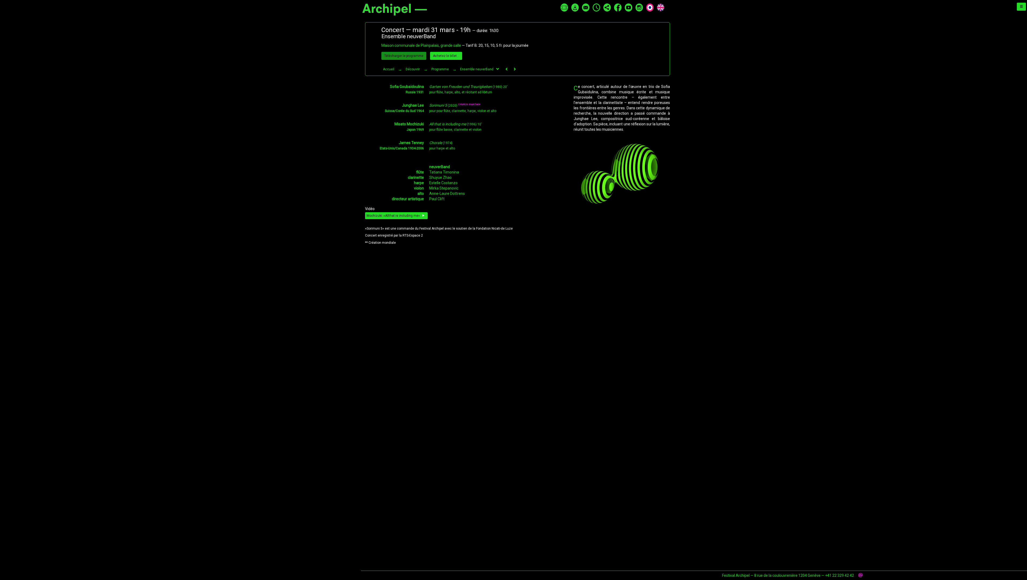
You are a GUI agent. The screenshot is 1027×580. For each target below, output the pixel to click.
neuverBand (439, 167)
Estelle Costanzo (443, 183)
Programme (440, 69)
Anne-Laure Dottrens (447, 193)
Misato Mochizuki (409, 124)
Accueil (388, 69)
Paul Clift (436, 199)
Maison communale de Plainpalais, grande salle (421, 45)
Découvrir (413, 69)
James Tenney (411, 143)
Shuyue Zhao (440, 177)
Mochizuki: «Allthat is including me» (394, 216)
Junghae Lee (413, 105)
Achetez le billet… (446, 56)
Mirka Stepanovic (443, 188)
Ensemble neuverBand (476, 69)
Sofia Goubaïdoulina (407, 86)
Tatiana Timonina (444, 172)
